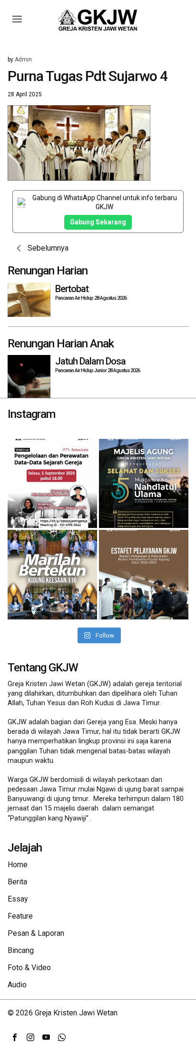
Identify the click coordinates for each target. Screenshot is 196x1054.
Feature (20, 916)
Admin (23, 59)
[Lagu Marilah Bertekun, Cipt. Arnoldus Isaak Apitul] (52, 574)
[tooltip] (15, 1037)
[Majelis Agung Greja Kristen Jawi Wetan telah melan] (143, 574)
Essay (18, 898)
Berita (17, 881)
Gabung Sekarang (98, 222)
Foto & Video (29, 967)
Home (18, 864)
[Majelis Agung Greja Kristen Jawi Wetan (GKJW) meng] (143, 483)
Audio (17, 984)
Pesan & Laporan (36, 933)
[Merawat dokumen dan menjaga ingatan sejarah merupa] (52, 483)
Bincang (21, 950)
